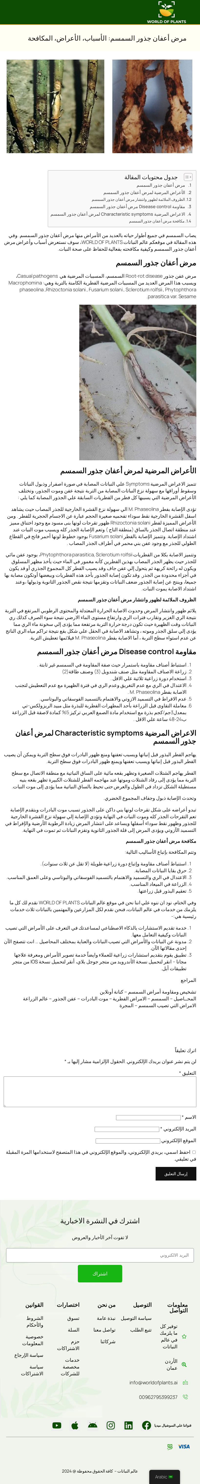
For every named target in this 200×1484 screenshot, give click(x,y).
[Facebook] (146, 1425)
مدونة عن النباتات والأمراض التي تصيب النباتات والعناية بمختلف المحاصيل (113, 941)
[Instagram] (110, 1425)
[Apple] (74, 1425)
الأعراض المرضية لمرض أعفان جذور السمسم (144, 192)
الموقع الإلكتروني (178, 1140)
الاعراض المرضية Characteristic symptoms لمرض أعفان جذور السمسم (117, 214)
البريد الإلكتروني (178, 1128)
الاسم (189, 1117)
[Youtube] (56, 1425)
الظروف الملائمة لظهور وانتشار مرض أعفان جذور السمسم (138, 199)
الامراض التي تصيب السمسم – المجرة (158, 1005)
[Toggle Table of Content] (185, 177)
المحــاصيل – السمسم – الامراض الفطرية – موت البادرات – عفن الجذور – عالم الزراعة (109, 998)
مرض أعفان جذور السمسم (161, 185)
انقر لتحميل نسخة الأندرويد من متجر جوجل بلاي (124, 961)
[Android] (92, 1425)
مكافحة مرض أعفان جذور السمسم (157, 221)
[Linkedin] (128, 1425)
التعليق (187, 1073)
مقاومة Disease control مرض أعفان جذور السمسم (137, 206)
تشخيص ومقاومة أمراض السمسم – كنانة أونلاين (148, 991)
